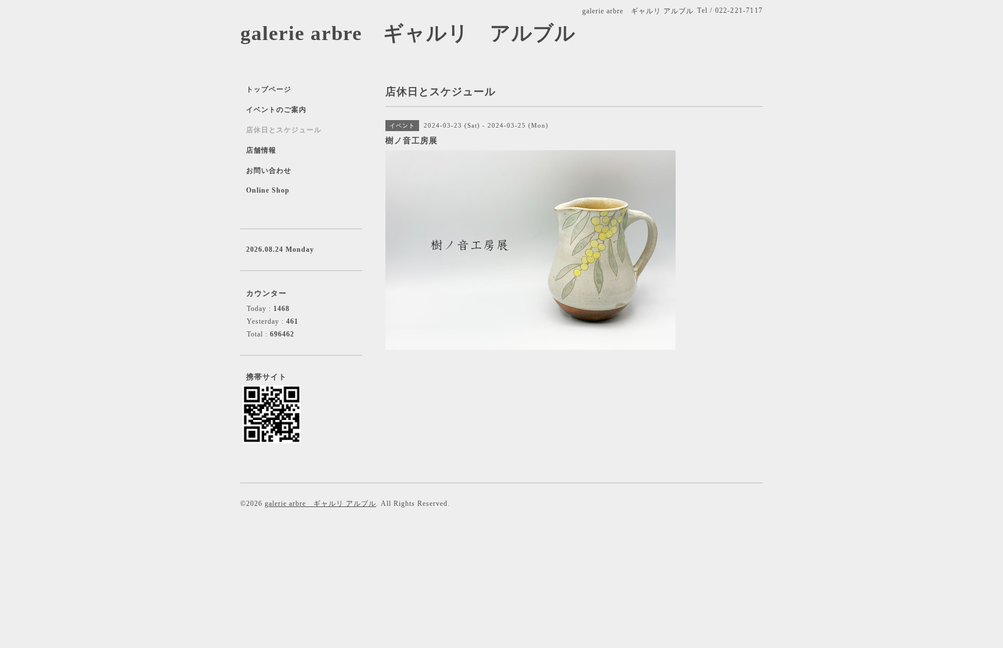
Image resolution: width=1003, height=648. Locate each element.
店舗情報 (261, 150)
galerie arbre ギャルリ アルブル (408, 33)
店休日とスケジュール (284, 130)
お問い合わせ (268, 170)
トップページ (268, 89)
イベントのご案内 (276, 110)
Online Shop (268, 190)
